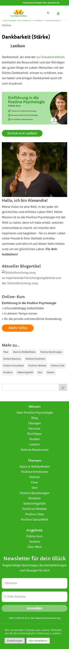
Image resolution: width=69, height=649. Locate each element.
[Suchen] (63, 387)
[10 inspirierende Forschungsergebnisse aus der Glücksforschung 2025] (19, 272)
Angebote (34, 530)
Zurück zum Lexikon (22, 133)
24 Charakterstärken (50, 57)
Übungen (34, 423)
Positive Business (12, 359)
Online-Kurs (34, 536)
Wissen (35, 406)
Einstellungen (14, 640)
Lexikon (34, 444)
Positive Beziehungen (51, 352)
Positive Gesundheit (13, 365)
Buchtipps (34, 433)
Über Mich (34, 547)
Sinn (40, 372)
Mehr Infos (18, 328)
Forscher (34, 428)
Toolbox (34, 541)
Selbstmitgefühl (25, 372)
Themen (34, 460)
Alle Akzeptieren (38, 640)
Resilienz (8, 372)
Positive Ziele (57, 365)
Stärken (50, 372)
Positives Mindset (37, 365)
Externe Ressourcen (34, 449)
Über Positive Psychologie (34, 412)
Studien (34, 439)
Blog (34, 418)
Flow (5, 352)
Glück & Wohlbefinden (24, 352)
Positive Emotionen (35, 359)
